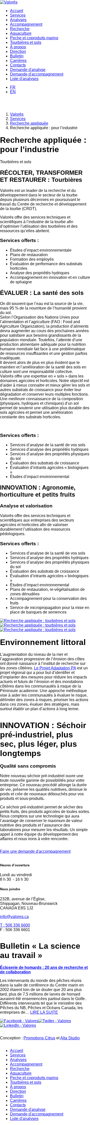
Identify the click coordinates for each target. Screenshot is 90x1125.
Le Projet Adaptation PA (55, 668)
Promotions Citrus (39, 1038)
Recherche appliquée (29, 123)
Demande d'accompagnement (36, 74)
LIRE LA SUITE (44, 1012)
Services (18, 15)
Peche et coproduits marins (34, 38)
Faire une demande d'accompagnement (35, 851)
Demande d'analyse (28, 69)
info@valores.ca (14, 916)
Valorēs (17, 114)
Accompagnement (26, 24)
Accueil (16, 11)
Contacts (18, 65)
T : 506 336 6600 (15, 925)
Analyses (18, 20)
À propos (18, 47)
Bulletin (17, 56)
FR (13, 87)
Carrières (18, 60)
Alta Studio (70, 1038)
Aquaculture (21, 33)
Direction (18, 51)
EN (13, 92)
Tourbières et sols (25, 42)
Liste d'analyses (24, 79)
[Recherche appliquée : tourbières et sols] (38, 621)
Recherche (20, 29)
